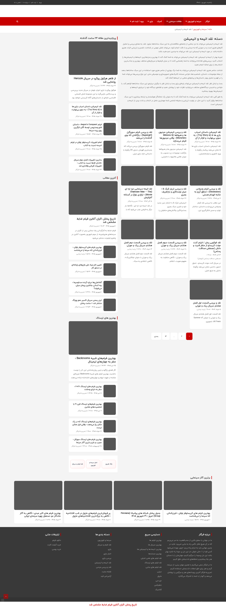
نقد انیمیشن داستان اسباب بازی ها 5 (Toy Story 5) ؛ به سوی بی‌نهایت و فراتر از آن (207, 135)
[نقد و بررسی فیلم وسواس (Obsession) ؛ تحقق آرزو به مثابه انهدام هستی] (206, 176)
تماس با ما (17, 2)
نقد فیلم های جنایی (154, 567)
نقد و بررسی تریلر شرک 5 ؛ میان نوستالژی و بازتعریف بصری (173, 191)
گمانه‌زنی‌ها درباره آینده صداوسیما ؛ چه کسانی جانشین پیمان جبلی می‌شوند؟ (87, 285)
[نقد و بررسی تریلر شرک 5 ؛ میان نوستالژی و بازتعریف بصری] (171, 176)
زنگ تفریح (109, 464)
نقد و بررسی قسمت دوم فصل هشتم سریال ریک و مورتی (138, 244)
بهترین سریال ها (155, 544)
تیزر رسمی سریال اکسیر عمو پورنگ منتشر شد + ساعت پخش (87, 301)
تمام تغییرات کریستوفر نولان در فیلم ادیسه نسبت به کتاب (86, 143)
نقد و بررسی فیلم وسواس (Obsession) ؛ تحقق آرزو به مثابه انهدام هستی (207, 191)
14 (166, 336)
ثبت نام (33, 2)
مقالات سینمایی (175, 21)
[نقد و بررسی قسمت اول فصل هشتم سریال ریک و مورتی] (206, 290)
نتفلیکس (158, 585)
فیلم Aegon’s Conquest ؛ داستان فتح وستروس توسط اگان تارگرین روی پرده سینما (87, 127)
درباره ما (25, 2)
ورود (40, 2)
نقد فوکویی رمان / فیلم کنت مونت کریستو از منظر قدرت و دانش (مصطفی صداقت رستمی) (207, 247)
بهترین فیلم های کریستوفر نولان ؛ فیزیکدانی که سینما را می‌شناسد (87, 248)
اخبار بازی (107, 553)
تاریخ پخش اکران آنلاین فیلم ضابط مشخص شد (96, 220)
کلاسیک (158, 589)
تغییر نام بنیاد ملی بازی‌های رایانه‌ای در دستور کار (87, 266)
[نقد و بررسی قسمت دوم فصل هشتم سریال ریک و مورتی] (137, 229)
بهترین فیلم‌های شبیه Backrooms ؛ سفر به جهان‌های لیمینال (95, 360)
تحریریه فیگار (199, 141)
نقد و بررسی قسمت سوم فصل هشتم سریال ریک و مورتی (171, 244)
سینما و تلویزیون (194, 21)
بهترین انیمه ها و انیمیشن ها (149, 549)
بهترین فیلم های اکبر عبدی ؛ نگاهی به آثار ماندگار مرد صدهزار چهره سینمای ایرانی (40, 514)
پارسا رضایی (165, 249)
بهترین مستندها (155, 553)
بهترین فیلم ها (155, 540)
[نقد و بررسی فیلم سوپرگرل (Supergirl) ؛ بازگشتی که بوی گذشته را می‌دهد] (137, 119)
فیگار (207, 21)
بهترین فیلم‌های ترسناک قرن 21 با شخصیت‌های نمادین (87, 405)
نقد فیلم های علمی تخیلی (151, 558)
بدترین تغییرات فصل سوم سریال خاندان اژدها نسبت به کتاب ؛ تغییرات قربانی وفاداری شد (88, 162)
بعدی (156, 336)
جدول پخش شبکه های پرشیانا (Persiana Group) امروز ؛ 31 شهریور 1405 (140, 514)
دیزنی (159, 571)
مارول (159, 576)
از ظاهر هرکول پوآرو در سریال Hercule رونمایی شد (95, 80)
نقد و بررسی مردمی (103, 567)
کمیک (159, 21)
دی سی (159, 580)
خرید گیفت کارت (54, 544)
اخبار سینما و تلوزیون (93, 464)
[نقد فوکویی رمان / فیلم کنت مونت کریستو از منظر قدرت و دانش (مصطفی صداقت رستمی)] (206, 229)
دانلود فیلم (56, 540)
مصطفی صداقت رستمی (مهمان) (209, 258)
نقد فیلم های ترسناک (153, 562)
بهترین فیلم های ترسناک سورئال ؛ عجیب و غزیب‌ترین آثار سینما (87, 441)
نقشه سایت (106, 571)
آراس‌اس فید (106, 576)
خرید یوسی (56, 549)
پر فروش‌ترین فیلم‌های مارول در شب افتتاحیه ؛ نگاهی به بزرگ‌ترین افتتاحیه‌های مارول (88, 514)
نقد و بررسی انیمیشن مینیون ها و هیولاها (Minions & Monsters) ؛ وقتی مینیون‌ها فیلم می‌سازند (172, 136)
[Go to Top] (6, 596)
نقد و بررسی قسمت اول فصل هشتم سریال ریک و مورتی (207, 304)
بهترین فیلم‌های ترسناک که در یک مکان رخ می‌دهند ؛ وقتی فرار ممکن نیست (87, 424)
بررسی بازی (106, 558)
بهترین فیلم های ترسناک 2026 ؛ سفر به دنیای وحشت (88, 388)
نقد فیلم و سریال (77, 464)
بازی (151, 21)
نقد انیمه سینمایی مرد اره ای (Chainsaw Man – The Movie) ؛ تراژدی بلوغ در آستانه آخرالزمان (138, 193)
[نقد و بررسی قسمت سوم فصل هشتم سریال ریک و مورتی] (171, 229)
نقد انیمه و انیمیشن (103, 562)
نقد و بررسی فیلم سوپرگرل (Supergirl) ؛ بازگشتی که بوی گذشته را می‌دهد (138, 135)
